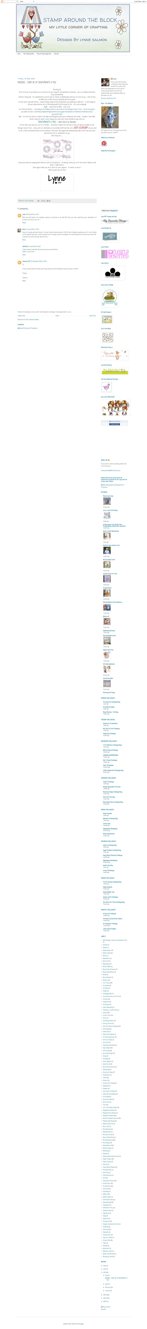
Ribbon (105, 1194)
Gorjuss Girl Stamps (109, 1083)
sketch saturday (108, 865)
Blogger (81, 1324)
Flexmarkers (106, 1075)
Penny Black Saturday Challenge (112, 855)
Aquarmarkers (107, 950)
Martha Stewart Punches (110, 1118)
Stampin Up (106, 1221)
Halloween (106, 1086)
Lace (104, 1105)
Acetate (105, 945)
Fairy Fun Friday (107, 1072)
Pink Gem (106, 1172)
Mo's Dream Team (108, 496)
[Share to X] (46, 201)
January (107, 1291)
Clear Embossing (107, 1007)
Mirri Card (106, 1126)
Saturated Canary (108, 1200)
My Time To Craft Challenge (111, 729)
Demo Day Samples (108, 1034)
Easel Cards (106, 1064)
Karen (24, 229)
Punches (105, 1189)
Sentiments (106, 1205)
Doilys (105, 1056)
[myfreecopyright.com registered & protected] (114, 487)
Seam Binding (107, 1202)
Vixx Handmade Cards (109, 636)
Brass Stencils (107, 977)
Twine (104, 1243)
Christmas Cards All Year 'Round (112, 919)
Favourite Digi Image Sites (44, 54)
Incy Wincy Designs (108, 707)
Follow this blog (114, 424)
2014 (104, 1269)
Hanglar (105, 1088)
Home (19, 54)
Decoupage (106, 1029)
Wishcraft (106, 616)
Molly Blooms (107, 1132)
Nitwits (105, 1154)
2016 (105, 1266)
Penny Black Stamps (109, 1167)
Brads (104, 975)
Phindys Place (107, 1170)
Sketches (105, 1219)
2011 (104, 1295)
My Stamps (106, 1143)
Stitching (105, 1229)
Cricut (105, 1018)
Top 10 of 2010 (107, 1237)
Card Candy (106, 983)
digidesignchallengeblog (110, 829)
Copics (105, 1013)
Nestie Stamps (107, 1148)
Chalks (105, 991)
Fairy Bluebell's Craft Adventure (112, 602)
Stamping (105, 1227)
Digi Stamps (106, 1048)
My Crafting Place (108, 1137)
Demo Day (106, 1032)
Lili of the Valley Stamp (110, 1107)
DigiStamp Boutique (109, 631)
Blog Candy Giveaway (109, 969)
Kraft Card (106, 1102)
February (108, 1287)
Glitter (105, 1080)
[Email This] (42, 201)
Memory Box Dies (108, 1124)
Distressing (106, 1051)
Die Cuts (105, 1042)
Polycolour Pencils (108, 1181)
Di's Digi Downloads (108, 664)
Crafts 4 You (106, 1015)
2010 (105, 1298)
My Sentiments (107, 1140)
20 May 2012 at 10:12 (32, 214)
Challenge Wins (107, 994)
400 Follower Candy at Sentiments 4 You (115, 940)
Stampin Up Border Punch (111, 1224)
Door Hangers (107, 1061)
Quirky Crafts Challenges (110, 897)
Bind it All (106, 961)
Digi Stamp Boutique (109, 1045)
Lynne (114, 79)
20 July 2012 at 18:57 (34, 246)
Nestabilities (106, 1145)
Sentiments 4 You (108, 1208)
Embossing (106, 1070)
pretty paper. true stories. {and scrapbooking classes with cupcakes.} (114, 525)
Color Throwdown (108, 765)
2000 (105, 1301)
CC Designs (106, 985)
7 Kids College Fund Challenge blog (113, 770)
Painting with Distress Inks (111, 1156)
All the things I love (109, 560)
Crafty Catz (106, 824)
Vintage (105, 1246)
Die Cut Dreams (107, 1040)
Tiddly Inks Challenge (109, 734)
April (106, 1284)
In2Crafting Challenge (109, 1094)
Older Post (93, 316)
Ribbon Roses (107, 1197)
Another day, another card (111, 545)
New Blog (105, 1151)
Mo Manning (106, 1129)
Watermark (106, 1248)
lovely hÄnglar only (108, 892)
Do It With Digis (108, 1053)
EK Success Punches (109, 1067)
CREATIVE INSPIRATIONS (110, 755)
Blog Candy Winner (108, 972)
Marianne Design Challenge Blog (112, 792)
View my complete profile (108, 98)
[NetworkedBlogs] (114, 421)
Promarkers (106, 1186)
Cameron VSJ (26, 261)
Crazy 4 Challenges (108, 870)
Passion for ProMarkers (110, 724)
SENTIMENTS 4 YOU (47, 122)
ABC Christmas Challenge (110, 750)
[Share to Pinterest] (49, 201)
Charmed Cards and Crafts (111, 996)
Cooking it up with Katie (110, 1010)
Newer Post (21, 316)
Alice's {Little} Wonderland (111, 531)
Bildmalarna (106, 958)
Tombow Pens (107, 1235)
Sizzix (104, 1216)
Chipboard (106, 1002)
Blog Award (106, 964)
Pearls (105, 1164)
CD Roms (105, 988)
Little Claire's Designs (109, 929)
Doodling (105, 1059)
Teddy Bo (106, 1232)
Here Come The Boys (109, 1091)
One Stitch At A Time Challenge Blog (114, 902)
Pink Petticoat (107, 1175)
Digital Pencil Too (108, 650)
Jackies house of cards (110, 574)
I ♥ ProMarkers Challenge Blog (112, 745)
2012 (104, 1272)
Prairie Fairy (106, 1183)
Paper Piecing (107, 1162)
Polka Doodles (107, 814)
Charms (105, 999)
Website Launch (107, 1251)
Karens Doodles (107, 1099)
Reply (24, 223)
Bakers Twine (107, 953)
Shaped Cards (107, 1210)
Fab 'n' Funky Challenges (110, 760)
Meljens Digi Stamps (109, 1121)
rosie (23, 214)
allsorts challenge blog (110, 845)
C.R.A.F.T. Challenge (108, 782)
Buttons (105, 980)
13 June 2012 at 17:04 (32, 229)
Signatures (106, 1213)
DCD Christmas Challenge (110, 1026)
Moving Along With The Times (111, 787)
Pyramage (106, 1191)
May (106, 1275)
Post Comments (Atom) (32, 319)
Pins (104, 1178)
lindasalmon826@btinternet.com (110, 471)
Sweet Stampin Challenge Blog (112, 850)
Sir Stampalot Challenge (110, 924)
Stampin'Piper (107, 588)
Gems (104, 1078)
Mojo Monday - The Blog (110, 712)
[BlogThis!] (44, 201)
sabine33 (25, 246)
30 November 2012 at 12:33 (39, 261)
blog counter (103, 1309)
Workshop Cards (108, 1257)
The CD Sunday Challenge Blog (112, 882)
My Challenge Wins (29, 54)
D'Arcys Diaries (107, 1023)
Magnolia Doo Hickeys (109, 1113)
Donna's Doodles (108, 678)
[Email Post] (38, 201)
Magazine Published (109, 1110)
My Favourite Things (109, 693)
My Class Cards (107, 1135)
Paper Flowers (107, 1159)
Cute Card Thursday (109, 797)
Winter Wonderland (108, 834)
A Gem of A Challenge (109, 914)
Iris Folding (106, 1097)
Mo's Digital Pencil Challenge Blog (113, 802)
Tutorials (56, 54)
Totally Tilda (106, 1240)
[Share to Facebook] (48, 201)
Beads (105, 956)
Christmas (106, 1004)
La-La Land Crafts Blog (110, 510)
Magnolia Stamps (108, 1116)
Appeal (105, 948)
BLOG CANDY (107, 967)
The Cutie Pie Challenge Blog (111, 702)
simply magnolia (107, 887)
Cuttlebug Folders (108, 1021)
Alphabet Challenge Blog (110, 819)
